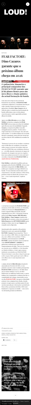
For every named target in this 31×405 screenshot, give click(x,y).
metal (4, 335)
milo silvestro (11, 335)
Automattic (15, 403)
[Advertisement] (15, 25)
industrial (23, 333)
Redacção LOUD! (8, 328)
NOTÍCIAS (4, 53)
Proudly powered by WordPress (10, 401)
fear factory (15, 333)
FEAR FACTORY (11, 279)
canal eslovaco (10, 159)
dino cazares (6, 333)
